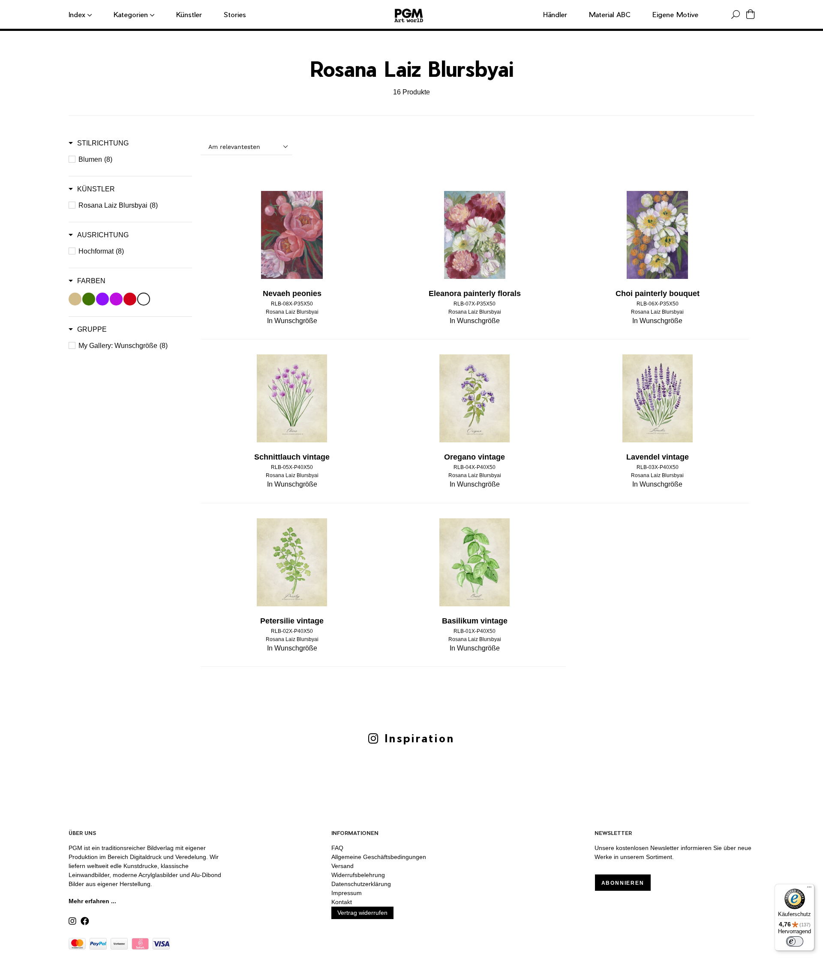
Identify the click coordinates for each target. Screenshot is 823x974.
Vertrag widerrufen (362, 912)
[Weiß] (143, 299)
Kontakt (341, 901)
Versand (342, 865)
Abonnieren (622, 883)
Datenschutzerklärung (361, 883)
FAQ (337, 847)
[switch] (794, 941)
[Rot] (129, 299)
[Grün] (88, 299)
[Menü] (809, 889)
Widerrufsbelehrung (358, 874)
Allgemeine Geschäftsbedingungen (378, 856)
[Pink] (116, 299)
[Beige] (75, 299)
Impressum (346, 892)
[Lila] (102, 299)
